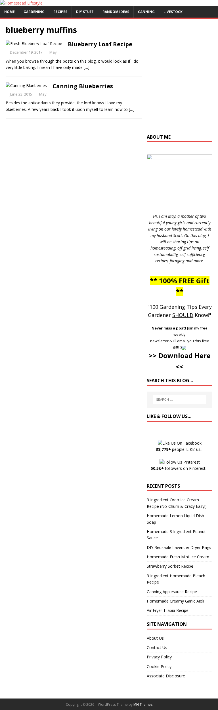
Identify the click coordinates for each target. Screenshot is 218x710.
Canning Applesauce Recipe (172, 591)
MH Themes (142, 704)
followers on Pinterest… (180, 468)
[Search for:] (179, 399)
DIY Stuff (85, 11)
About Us (155, 638)
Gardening (34, 11)
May (53, 52)
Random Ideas (115, 11)
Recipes (60, 11)
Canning (146, 11)
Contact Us (157, 647)
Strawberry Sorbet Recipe (170, 566)
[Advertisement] (182, 79)
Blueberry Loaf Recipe (100, 44)
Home (9, 11)
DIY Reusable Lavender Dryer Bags (179, 547)
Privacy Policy (159, 657)
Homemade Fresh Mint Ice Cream (178, 556)
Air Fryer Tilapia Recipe (167, 610)
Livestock (173, 11)
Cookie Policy (159, 666)
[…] (86, 67)
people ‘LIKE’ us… (180, 449)
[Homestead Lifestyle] (21, 3)
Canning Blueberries (83, 86)
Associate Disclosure (166, 676)
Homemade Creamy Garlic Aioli (175, 601)
